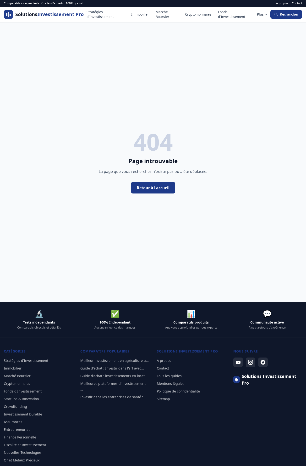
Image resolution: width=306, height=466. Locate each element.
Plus (260, 14)
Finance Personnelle (20, 437)
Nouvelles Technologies (23, 452)
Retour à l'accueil (153, 187)
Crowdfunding (15, 406)
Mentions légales (170, 383)
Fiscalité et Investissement (25, 445)
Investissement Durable (23, 414)
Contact (297, 3)
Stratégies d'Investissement (100, 14)
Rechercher (289, 14)
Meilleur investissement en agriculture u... (114, 360)
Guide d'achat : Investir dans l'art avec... (112, 368)
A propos (282, 3)
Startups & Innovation (21, 399)
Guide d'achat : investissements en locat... (114, 376)
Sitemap (163, 399)
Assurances (13, 422)
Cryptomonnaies (198, 14)
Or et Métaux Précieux (21, 460)
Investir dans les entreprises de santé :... (113, 397)
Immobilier (140, 14)
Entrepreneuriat (17, 429)
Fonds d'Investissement (231, 14)
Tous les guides (169, 376)
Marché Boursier (162, 14)
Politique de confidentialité (178, 391)
